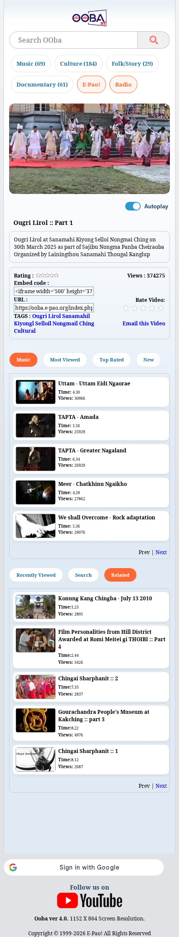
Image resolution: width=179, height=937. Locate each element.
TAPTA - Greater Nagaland (92, 450)
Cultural (25, 331)
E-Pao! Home (91, 84)
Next (161, 552)
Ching (86, 323)
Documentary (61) (42, 84)
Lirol (54, 316)
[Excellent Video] (160, 308)
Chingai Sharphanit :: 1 (88, 751)
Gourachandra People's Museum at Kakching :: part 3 (103, 715)
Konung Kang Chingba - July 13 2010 (105, 598)
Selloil (43, 323)
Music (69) (31, 63)
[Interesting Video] (143, 308)
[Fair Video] (134, 308)
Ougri (39, 316)
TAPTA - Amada (78, 417)
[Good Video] (152, 308)
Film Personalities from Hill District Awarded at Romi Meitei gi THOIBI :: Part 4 (112, 639)
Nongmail (65, 323)
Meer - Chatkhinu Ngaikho (92, 484)
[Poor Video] (126, 308)
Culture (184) (78, 63)
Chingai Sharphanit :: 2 (88, 678)
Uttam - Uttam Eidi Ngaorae (94, 383)
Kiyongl (24, 323)
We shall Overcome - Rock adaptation (106, 517)
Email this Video (144, 323)
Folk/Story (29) (132, 63)
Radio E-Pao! (123, 84)
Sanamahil (76, 316)
